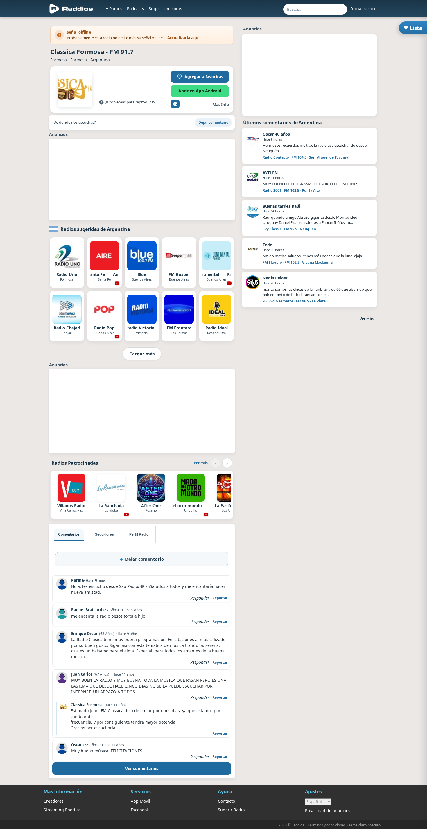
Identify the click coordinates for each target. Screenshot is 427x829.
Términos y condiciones (327, 825)
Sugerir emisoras (165, 8)
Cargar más (142, 353)
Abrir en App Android (199, 91)
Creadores (54, 801)
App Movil (140, 801)
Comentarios (69, 534)
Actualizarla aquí (183, 37)
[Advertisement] (142, 179)
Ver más (201, 462)
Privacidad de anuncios (327, 810)
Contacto (226, 801)
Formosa (58, 59)
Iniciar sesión (364, 8)
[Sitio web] (175, 104)
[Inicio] (71, 8)
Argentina (100, 59)
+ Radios (114, 8)
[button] (200, 77)
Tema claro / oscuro (365, 825)
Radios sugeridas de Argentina (95, 229)
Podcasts (135, 8)
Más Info (221, 104)
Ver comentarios (141, 768)
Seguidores (104, 534)
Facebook (140, 809)
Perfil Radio (138, 534)
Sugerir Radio (231, 809)
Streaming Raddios (62, 809)
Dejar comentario (213, 122)
